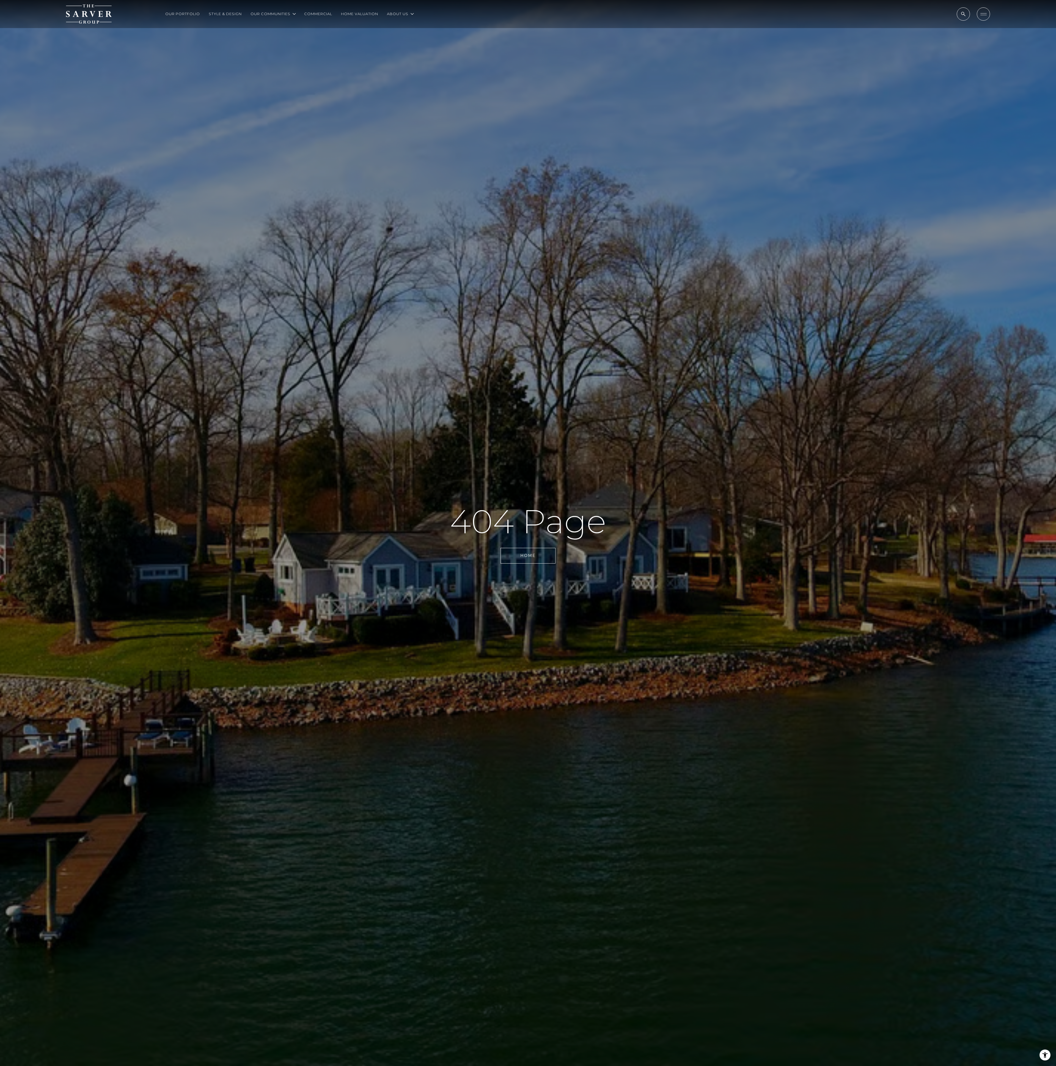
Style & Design (225, 14)
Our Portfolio (182, 14)
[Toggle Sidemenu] (983, 14)
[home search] (963, 14)
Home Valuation (359, 14)
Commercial (318, 14)
